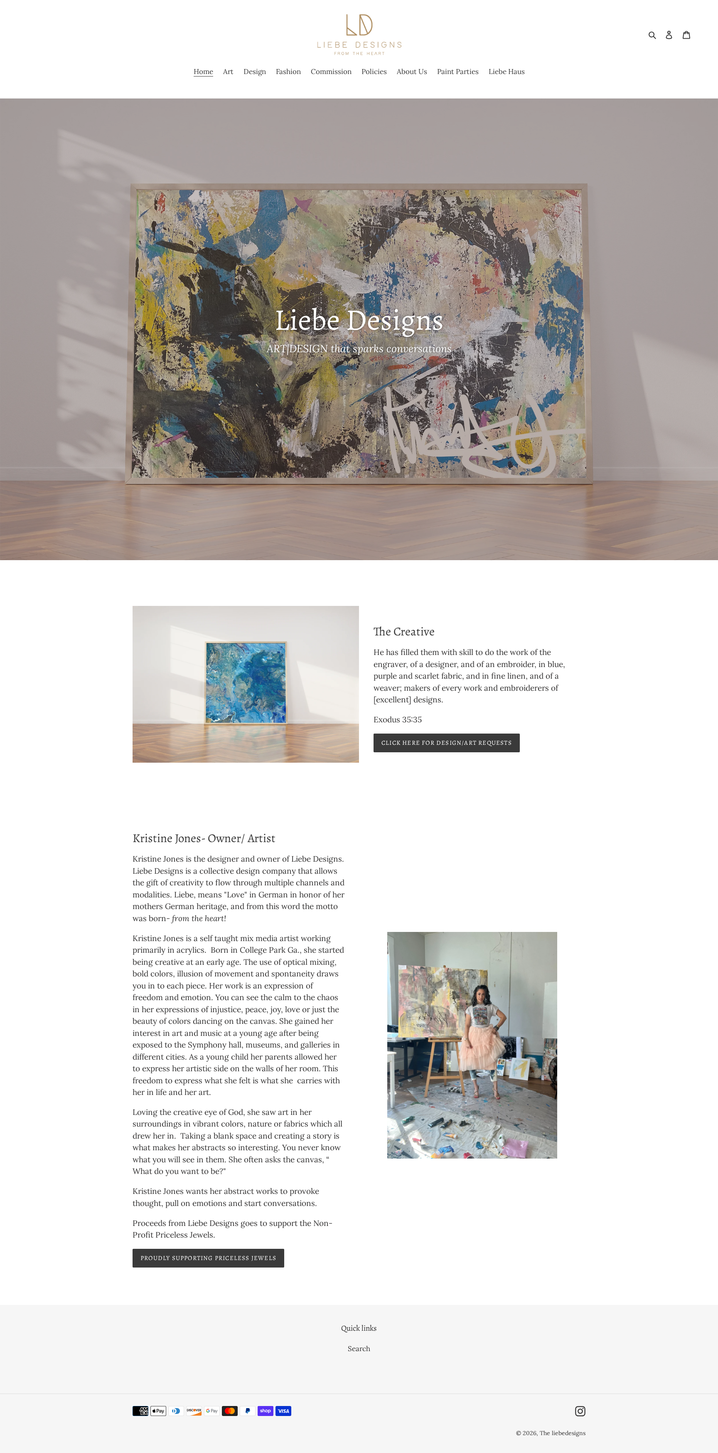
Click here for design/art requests (446, 743)
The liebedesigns (562, 1433)
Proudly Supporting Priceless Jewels (208, 1258)
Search (359, 1348)
